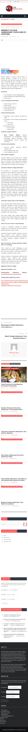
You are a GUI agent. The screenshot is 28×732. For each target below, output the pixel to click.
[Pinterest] (11, 71)
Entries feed (6, 537)
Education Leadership (6, 368)
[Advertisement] (14, 302)
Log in (5, 535)
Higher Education (18, 24)
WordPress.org (7, 541)
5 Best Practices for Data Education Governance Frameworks (12, 385)
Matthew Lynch (5, 36)
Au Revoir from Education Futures (12, 615)
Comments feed (7, 539)
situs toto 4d (3, 720)
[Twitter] (5, 71)
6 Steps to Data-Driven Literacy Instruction (14, 619)
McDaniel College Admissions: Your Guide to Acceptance (12, 503)
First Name (3, 594)
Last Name (3, 599)
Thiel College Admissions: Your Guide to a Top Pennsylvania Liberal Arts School (14, 479)
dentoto (2, 718)
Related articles (6, 363)
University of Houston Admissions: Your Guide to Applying (13, 432)
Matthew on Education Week (12, 609)
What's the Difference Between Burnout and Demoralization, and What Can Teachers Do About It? (15, 630)
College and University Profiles (8, 24)
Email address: (4, 590)
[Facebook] (2, 71)
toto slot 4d (2, 723)
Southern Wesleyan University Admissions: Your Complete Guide (11, 408)
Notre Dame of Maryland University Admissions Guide (12, 455)
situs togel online (4, 717)
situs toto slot (3, 721)
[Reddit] (14, 71)
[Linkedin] (8, 71)
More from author (15, 363)
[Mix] (17, 71)
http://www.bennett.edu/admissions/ (11, 274)
